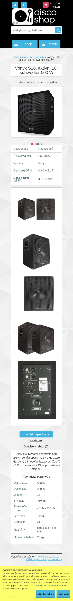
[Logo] (34, 16)
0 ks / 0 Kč (55, 3)
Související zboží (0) (36, 446)
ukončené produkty (32, 57)
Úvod (16, 57)
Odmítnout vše (45, 594)
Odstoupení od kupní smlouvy (44, 559)
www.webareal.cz (49, 556)
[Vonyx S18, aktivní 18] (36, 210)
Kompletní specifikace (36, 434)
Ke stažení (36, 440)
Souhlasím (63, 594)
